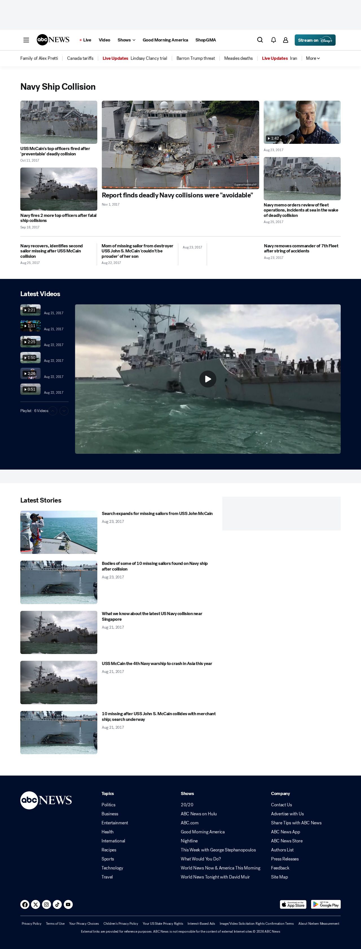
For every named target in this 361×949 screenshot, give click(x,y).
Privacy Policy (31, 923)
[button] (26, 40)
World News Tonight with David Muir (215, 877)
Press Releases (285, 859)
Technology (112, 868)
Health (108, 832)
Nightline (189, 841)
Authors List (282, 850)
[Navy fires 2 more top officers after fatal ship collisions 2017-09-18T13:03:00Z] (58, 189)
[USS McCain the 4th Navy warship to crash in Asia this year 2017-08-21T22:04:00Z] (58, 682)
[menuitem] (39, 58)
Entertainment (115, 823)
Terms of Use (55, 923)
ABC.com (190, 823)
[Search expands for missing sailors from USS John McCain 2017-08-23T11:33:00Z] (58, 532)
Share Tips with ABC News (296, 823)
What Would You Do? (201, 859)
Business (110, 814)
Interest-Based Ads (201, 923)
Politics (108, 805)
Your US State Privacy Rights (163, 923)
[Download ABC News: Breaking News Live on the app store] (293, 904)
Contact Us (281, 805)
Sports (108, 859)
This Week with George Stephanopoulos (218, 850)
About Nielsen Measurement (318, 923)
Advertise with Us (287, 814)
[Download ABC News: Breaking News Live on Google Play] (326, 904)
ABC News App (285, 832)
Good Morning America (203, 832)
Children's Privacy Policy (121, 923)
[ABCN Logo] (53, 39)
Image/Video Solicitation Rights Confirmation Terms (257, 923)
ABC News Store (287, 841)
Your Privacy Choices (84, 923)
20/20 (187, 805)
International (113, 841)
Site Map (279, 877)
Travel (107, 877)
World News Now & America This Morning (220, 868)
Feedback (280, 868)
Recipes (109, 850)
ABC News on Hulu (199, 814)
